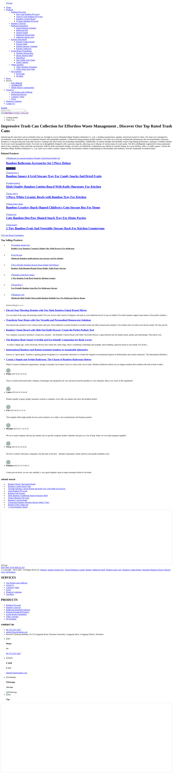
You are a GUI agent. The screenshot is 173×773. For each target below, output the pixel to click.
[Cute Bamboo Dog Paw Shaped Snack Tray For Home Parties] (11, 214)
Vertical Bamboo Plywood (18, 498)
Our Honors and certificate (21, 92)
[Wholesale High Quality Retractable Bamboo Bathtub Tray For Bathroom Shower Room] (17, 295)
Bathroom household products (18, 610)
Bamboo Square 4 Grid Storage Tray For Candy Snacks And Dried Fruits (54, 176)
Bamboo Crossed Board (25, 19)
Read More (10, 168)
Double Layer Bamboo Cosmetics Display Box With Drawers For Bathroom (42, 248)
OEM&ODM (16, 85)
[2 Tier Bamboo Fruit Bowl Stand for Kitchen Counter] (22, 275)
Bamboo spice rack (113, 570)
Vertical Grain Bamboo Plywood (29, 17)
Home (8, 7)
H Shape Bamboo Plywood (27, 21)
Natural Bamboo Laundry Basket (78, 570)
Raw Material (16, 83)
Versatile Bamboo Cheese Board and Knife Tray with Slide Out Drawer (36, 489)
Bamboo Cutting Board (131, 570)
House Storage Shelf (24, 55)
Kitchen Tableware (23, 49)
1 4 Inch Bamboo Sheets (18, 507)
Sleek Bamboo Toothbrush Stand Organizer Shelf (28, 495)
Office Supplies (17, 65)
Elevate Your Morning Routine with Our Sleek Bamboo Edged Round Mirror (46, 310)
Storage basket (22, 33)
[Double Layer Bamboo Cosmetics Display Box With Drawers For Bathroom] (20, 245)
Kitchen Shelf (21, 44)
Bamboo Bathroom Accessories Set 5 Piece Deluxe (38, 163)
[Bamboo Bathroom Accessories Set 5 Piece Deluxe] (33, 158)
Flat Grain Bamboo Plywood (27, 14)
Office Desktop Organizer (26, 67)
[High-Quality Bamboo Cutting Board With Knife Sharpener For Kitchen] (13, 183)
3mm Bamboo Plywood (17, 491)
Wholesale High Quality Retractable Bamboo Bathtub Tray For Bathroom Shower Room (48, 298)
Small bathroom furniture (26, 28)
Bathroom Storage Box (25, 35)
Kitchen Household (19, 39)
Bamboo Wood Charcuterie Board (21, 484)
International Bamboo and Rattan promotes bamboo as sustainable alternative (47, 349)
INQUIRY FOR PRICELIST (13, 567)
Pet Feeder (20, 74)
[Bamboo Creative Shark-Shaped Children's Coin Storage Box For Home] (14, 204)
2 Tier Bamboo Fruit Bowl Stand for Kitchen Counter (33, 278)
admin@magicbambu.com (16, 673)
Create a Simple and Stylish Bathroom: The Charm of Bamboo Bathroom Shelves (48, 359)
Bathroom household (19, 26)
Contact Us (10, 104)
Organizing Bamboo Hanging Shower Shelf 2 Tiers (28, 502)
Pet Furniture (16, 71)
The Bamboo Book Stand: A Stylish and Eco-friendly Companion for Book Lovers (49, 339)
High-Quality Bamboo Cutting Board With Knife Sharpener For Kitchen (53, 186)
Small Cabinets (22, 62)
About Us (10, 90)
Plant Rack (20, 58)
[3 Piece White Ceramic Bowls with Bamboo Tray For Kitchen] (12, 194)
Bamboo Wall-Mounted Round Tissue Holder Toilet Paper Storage (38, 268)
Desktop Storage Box (24, 53)
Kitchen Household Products (17, 612)
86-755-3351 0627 (13, 653)
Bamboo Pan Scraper (16, 493)
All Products (10, 572)
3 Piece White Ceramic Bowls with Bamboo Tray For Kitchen (46, 197)
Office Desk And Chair (25, 69)
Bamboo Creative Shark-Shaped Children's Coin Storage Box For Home (53, 207)
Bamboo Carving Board (17, 500)
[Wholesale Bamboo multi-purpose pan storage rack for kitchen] (16, 255)
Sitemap (43, 570)
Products (9, 10)
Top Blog (10, 594)
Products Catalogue (14, 101)
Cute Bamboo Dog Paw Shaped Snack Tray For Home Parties (46, 218)
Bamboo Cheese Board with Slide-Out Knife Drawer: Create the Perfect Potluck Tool (50, 330)
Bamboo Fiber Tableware (18, 505)
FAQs (13, 99)
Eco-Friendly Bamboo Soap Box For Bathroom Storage (34, 288)
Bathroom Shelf (98, 570)
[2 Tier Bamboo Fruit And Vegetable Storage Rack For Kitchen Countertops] (11, 225)
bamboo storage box (56, 570)
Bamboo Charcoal (18, 23)
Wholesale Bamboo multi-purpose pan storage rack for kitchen (37, 258)
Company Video (17, 97)
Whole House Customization (22, 87)
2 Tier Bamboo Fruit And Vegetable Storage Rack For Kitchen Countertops (55, 228)
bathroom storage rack (25, 37)
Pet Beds (19, 76)
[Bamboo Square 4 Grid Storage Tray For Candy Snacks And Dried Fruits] (12, 173)
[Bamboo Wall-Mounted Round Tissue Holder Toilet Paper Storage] (35, 265)
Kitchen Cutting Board (25, 42)
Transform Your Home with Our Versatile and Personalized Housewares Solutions (48, 320)
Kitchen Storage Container (26, 46)
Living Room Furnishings (21, 51)
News (8, 78)
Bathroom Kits (22, 30)
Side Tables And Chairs (25, 60)
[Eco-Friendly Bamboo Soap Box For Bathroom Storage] (17, 285)
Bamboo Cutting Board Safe (19, 486)
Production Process (18, 94)
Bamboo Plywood (18, 12)
